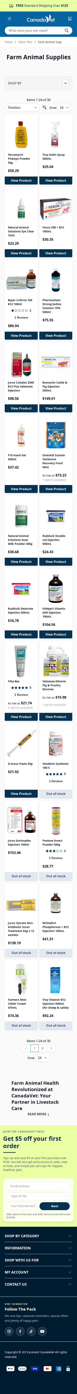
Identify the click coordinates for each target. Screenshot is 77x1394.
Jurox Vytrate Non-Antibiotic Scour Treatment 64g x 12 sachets (21, 929)
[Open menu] (9, 18)
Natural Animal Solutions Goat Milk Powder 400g (20, 540)
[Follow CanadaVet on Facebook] (20, 1331)
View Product (21, 180)
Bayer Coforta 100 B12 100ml (20, 302)
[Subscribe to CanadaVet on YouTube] (42, 1331)
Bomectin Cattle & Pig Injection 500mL (54, 386)
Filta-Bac (14, 681)
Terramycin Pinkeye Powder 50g (19, 158)
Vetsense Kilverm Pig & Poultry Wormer (54, 685)
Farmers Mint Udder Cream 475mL (17, 1003)
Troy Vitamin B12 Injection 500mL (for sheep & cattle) (55, 1003)
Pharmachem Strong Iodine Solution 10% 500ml (51, 306)
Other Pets (25, 42)
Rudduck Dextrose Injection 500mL (20, 610)
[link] (26, 1048)
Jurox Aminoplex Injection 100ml (19, 842)
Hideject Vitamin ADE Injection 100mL (53, 612)
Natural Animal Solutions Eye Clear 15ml (21, 231)
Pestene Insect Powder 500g (52, 842)
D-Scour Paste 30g (20, 764)
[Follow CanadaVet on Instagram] (9, 1331)
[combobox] (37, 1196)
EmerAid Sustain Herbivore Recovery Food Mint (53, 461)
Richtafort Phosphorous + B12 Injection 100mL (55, 927)
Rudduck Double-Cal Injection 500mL (54, 540)
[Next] (51, 1048)
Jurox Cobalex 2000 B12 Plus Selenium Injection (21, 386)
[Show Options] (66, 1196)
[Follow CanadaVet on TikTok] (31, 1331)
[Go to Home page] (41, 18)
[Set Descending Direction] (44, 107)
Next (54, 1206)
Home (8, 42)
